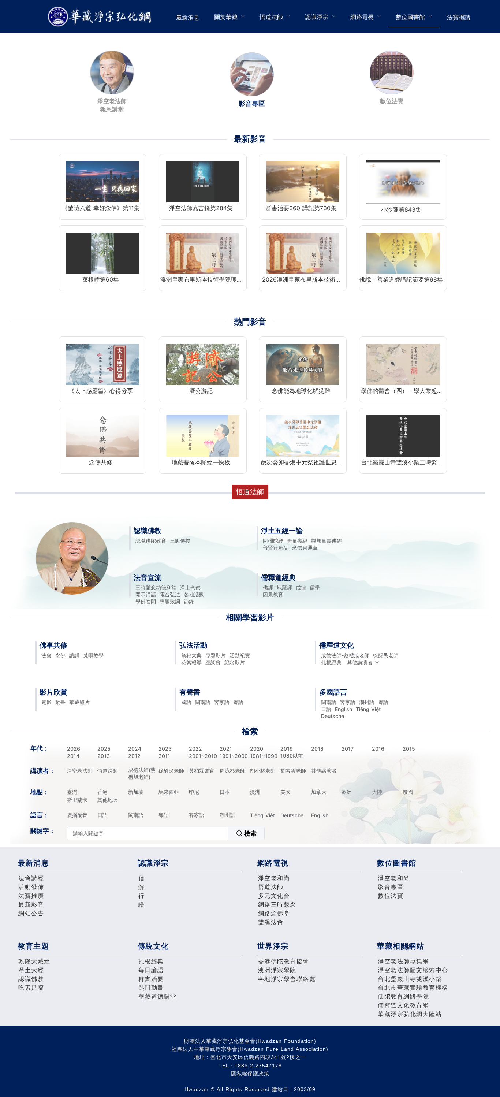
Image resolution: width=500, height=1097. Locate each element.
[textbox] (147, 833)
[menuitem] (188, 16)
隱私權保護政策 (250, 1073)
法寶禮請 (458, 17)
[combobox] (166, 833)
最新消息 (187, 17)
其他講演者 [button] (360, 662)
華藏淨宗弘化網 (101, 17)
